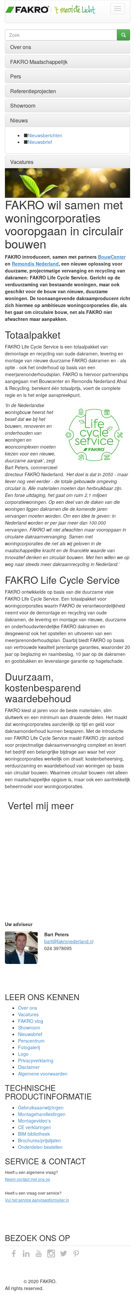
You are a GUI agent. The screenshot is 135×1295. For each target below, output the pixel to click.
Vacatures (21, 162)
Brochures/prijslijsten (39, 1140)
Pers (15, 76)
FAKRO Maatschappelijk (39, 61)
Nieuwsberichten (45, 135)
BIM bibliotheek (34, 1133)
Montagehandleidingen (42, 1114)
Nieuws (19, 120)
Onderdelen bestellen (40, 1147)
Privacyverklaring (35, 1060)
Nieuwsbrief (40, 142)
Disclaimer (29, 1067)
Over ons (20, 47)
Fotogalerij (29, 1047)
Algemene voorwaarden (43, 1073)
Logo (23, 1053)
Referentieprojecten (33, 91)
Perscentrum (31, 1040)
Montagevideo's (34, 1120)
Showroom (22, 105)
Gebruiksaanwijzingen (41, 1107)
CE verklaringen (34, 1127)
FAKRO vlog (30, 1021)
